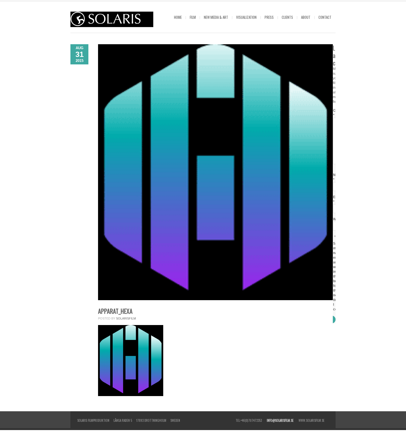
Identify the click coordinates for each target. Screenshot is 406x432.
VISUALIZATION (246, 17)
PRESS (269, 17)
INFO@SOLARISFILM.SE (280, 420)
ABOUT (305, 17)
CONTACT (324, 17)
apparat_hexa (115, 311)
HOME (178, 17)
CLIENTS (287, 17)
